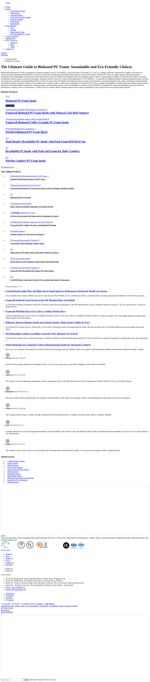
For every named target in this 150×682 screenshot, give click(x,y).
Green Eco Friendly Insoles (20, 17)
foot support (43, 606)
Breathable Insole (13, 474)
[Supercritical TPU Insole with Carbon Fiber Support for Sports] (11, 249)
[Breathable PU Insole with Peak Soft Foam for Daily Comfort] (7, 148)
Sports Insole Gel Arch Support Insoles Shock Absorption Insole (34, 262)
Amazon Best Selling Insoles (18, 470)
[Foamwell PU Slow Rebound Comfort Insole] (24, 240)
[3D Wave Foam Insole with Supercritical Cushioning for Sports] (22, 213)
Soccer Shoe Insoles (14, 467)
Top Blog (9, 565)
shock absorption (32, 606)
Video (12, 47)
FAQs (8, 560)
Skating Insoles (13, 465)
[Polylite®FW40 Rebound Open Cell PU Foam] (29, 176)
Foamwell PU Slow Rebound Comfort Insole (27, 243)
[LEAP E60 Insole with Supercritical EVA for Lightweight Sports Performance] (11, 277)
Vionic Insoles (12, 463)
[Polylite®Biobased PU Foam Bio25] (21, 129)
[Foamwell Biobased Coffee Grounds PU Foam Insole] (27, 119)
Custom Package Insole (16, 461)
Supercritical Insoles (17, 11)
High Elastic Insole (14, 476)
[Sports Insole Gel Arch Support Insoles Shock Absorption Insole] (20, 259)
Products (9, 554)
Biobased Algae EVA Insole (20, 197)
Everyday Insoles (16, 19)
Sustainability (11, 38)
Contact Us (10, 49)
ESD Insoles (15, 22)
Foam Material (11, 26)
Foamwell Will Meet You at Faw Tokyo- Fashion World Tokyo (36, 311)
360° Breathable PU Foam (20, 34)
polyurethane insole (56, 606)
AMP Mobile (49, 604)
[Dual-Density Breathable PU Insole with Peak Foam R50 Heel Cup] (7, 138)
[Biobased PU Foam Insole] (7, 96)
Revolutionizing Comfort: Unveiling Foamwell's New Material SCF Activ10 (42, 333)
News (8, 556)
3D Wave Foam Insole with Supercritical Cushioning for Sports (34, 216)
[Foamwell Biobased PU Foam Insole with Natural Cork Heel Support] (26, 110)
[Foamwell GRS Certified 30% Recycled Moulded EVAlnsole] (31, 222)
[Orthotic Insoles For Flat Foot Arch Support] (17, 231)
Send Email (5, 610)
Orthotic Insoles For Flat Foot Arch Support (27, 234)
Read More (10, 106)
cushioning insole (7, 606)
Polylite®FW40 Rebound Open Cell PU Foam (27, 179)
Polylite (13, 30)
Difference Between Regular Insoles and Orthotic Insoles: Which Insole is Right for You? (48, 322)
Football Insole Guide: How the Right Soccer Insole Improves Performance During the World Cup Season (56, 291)
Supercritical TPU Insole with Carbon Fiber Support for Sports (34, 253)
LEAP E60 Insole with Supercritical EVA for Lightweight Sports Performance (40, 280)
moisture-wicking (70, 606)
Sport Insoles (15, 13)
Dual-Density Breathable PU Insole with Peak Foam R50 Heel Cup (46, 141)
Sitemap (40, 604)
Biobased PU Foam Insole (21, 100)
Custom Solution (12, 36)
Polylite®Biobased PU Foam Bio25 (27, 131)
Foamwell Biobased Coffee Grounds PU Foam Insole (37, 122)
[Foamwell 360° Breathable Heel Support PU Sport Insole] (24, 268)
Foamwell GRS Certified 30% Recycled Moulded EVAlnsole (33, 225)
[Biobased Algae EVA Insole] (11, 194)
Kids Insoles (14, 24)
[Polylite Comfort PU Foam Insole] (7, 158)
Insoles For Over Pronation (17, 480)
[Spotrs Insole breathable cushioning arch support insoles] (21, 204)
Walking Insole (13, 482)
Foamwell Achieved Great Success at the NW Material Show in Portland (40, 300)
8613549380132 (7, 612)
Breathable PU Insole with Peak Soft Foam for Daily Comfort (43, 151)
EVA (12, 28)
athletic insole (20, 606)
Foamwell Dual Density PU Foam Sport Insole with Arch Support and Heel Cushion (42, 188)
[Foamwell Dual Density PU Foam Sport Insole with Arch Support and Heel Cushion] (25, 185)
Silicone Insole (12, 472)
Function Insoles (16, 15)
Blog (12, 45)
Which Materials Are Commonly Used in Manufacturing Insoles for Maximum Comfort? (48, 345)
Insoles (8, 9)
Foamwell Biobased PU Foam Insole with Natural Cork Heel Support (47, 112)
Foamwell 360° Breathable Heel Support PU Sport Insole (32, 271)
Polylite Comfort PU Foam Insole (26, 160)
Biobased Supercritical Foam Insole (20, 478)
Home (8, 7)
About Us (14, 43)
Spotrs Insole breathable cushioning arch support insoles (31, 207)
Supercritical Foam (17, 32)
